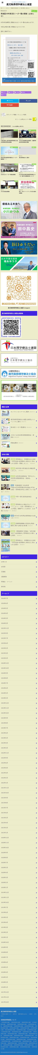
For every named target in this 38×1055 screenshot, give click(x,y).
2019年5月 (4, 917)
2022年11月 (5, 753)
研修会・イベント (26, 92)
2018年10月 (5, 942)
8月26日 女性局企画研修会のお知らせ (23, 517)
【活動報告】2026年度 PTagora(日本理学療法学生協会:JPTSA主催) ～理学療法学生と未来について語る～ (18, 488)
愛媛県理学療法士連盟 (12, 1043)
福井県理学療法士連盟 (16, 1031)
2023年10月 (5, 713)
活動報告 (4, 576)
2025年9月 (4, 633)
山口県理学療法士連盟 (16, 1041)
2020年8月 (4, 857)
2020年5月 (4, 867)
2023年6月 (4, 733)
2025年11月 (5, 628)
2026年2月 (4, 623)
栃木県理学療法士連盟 (29, 1026)
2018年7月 (4, 957)
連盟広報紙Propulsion (22, 1014)
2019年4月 (4, 922)
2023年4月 (4, 743)
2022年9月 (4, 758)
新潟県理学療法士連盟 (21, 1029)
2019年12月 (5, 892)
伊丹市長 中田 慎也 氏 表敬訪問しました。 (23, 469)
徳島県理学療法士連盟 (27, 1041)
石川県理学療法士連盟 (5, 1031)
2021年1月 (4, 832)
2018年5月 (4, 967)
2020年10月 (5, 847)
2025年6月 (4, 643)
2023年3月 (4, 748)
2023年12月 (5, 703)
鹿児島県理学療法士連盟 (19, 4)
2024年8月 (4, 678)
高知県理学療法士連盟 (22, 1043)
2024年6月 (4, 688)
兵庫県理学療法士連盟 (14, 1037)
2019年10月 (5, 902)
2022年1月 (4, 783)
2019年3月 (4, 927)
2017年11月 (5, 997)
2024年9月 (4, 673)
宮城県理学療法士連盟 (11, 1024)
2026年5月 (4, 608)
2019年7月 (4, 907)
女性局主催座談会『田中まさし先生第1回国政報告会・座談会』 (23, 478)
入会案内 (30, 1014)
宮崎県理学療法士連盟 (14, 1046)
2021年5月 (4, 817)
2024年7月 (4, 683)
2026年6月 (4, 603)
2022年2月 (4, 778)
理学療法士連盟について (6, 1014)
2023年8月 (4, 723)
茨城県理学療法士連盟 (18, 1026)
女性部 (11, 92)
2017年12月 (5, 992)
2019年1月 (4, 937)
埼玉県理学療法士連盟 (14, 1028)
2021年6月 (4, 812)
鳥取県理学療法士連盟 (10, 1039)
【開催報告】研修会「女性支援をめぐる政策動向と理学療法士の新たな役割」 (23, 533)
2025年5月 (4, 648)
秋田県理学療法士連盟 (22, 1024)
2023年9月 (4, 718)
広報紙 (17, 92)
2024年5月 (4, 693)
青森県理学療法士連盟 (26, 1022)
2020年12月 (5, 837)
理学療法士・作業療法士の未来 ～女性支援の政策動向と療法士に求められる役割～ (23, 542)
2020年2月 (4, 882)
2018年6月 (4, 962)
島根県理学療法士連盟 (21, 1039)
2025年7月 (4, 638)
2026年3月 (4, 618)
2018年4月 (4, 972)
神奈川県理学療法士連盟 (10, 1029)
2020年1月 (4, 887)
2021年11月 (5, 788)
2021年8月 (4, 802)
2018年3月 (4, 977)
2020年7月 (4, 862)
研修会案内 (17, 443)
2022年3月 (4, 773)
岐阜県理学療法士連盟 (12, 1033)
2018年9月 (4, 947)
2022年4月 (4, 768)
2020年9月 (4, 852)
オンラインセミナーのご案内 (22, 411)
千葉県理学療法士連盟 (24, 1028)
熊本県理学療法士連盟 (29, 1044)
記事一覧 (14, 1014)
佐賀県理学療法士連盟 (7, 1044)
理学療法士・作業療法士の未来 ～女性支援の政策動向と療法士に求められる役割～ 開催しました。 (23, 461)
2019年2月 (4, 932)
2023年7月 (4, 728)
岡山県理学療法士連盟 (31, 1039)
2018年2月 (4, 982)
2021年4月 (4, 822)
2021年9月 (4, 797)
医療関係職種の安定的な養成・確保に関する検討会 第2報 (23, 524)
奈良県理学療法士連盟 (24, 1037)
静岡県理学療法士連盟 (22, 1033)
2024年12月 (5, 663)
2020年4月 (4, 872)
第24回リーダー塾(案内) (21, 427)
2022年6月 (4, 763)
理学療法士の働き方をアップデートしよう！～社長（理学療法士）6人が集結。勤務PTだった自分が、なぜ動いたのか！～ (18, 507)
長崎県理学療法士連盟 (18, 1044)
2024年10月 (5, 668)
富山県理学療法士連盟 (31, 1029)
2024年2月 (4, 698)
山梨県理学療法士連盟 (27, 1031)
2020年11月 (5, 842)
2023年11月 (5, 708)
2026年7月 (4, 598)
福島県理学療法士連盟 (7, 1026)
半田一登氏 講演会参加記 (21, 497)
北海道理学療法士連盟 (15, 1022)
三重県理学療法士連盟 (7, 1035)
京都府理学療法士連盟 (29, 1035)
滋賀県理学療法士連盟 (18, 1035)
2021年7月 (4, 807)
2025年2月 (4, 658)
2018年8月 (4, 952)
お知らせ (5, 92)
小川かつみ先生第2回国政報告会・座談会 (22, 436)
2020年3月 (4, 877)
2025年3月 (4, 653)
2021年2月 (4, 827)
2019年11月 (5, 897)
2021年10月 (5, 793)
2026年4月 (4, 613)
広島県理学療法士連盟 (5, 1041)
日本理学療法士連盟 (5, 1022)
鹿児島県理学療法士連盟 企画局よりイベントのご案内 (23, 420)
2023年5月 (4, 738)
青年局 (4, 95)
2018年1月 (4, 987)
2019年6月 (4, 912)
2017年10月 (5, 1002)
